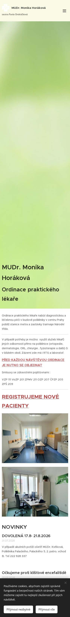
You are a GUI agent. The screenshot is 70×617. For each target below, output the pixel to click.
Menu (64, 10)
